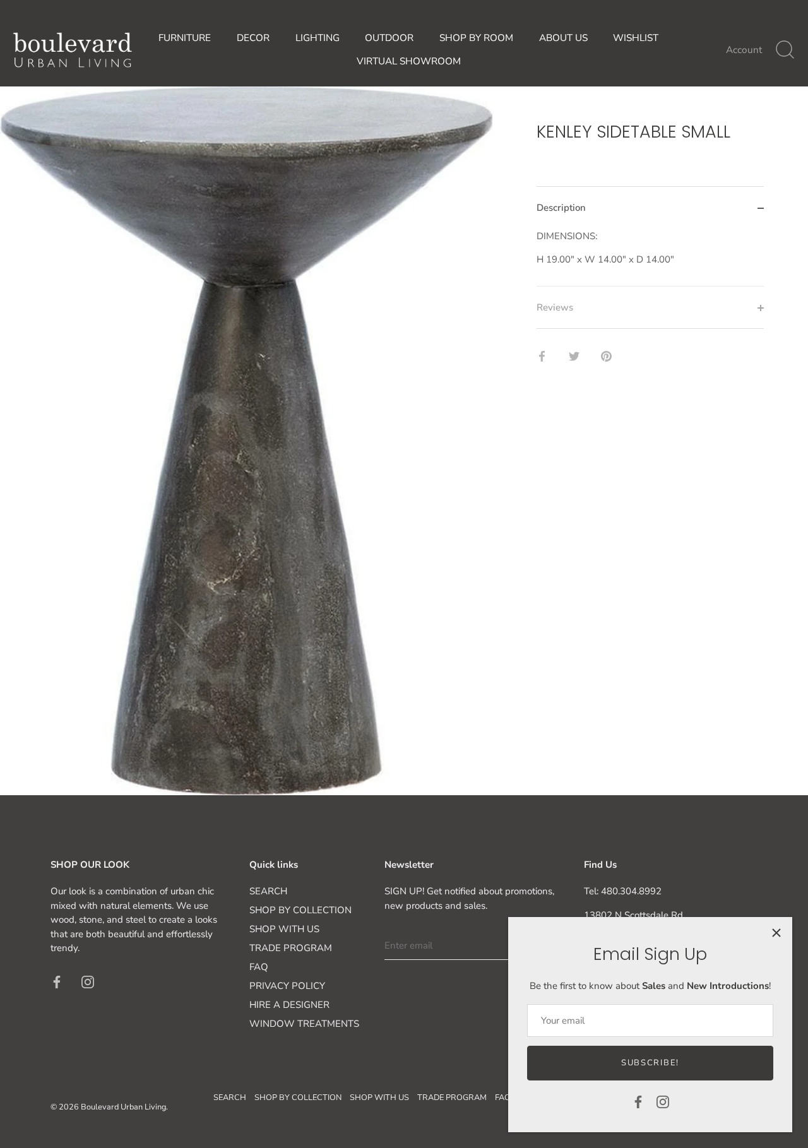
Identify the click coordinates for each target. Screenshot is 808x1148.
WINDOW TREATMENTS (304, 1023)
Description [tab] (561, 208)
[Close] (776, 933)
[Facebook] (638, 1101)
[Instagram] (662, 1101)
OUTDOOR (389, 38)
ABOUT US (563, 38)
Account (744, 50)
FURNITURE (184, 38)
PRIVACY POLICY (287, 985)
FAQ (258, 967)
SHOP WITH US (284, 929)
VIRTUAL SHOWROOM (409, 61)
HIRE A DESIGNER (289, 1004)
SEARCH (268, 891)
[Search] (785, 50)
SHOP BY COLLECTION (300, 910)
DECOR (253, 38)
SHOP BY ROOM (476, 38)
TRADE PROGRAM (290, 948)
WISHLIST (635, 38)
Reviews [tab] (555, 307)
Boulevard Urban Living (123, 1107)
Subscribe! (650, 1062)
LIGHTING (317, 38)
